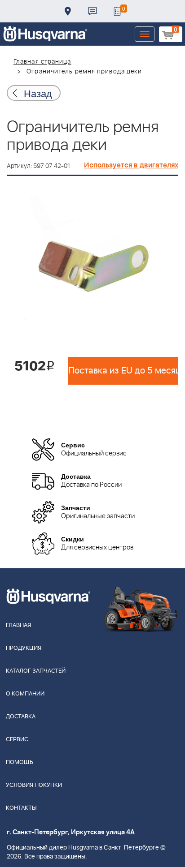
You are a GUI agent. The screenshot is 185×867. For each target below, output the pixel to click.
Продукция (23, 648)
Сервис (17, 739)
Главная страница (42, 61)
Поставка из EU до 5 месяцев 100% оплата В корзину (123, 371)
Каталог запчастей (36, 671)
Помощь (19, 762)
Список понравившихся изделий (117, 11)
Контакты (92, 11)
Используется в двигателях (131, 165)
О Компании (25, 694)
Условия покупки (34, 785)
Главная (18, 625)
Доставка (67, 11)
